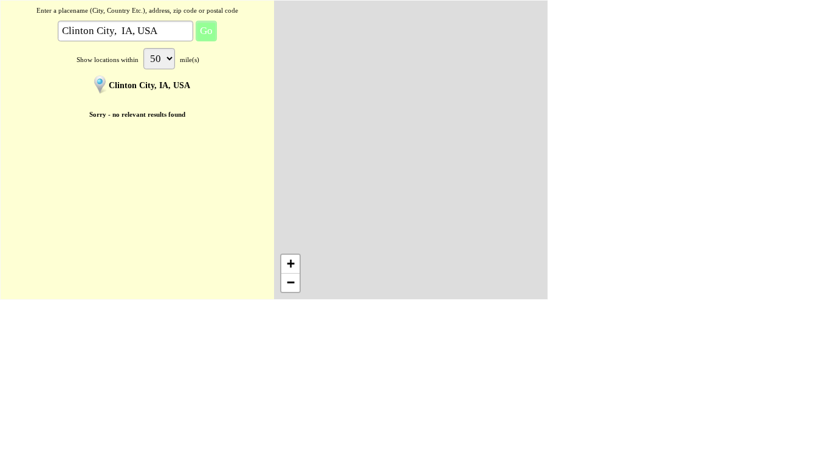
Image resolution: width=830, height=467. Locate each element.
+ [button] (291, 263)
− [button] (291, 282)
